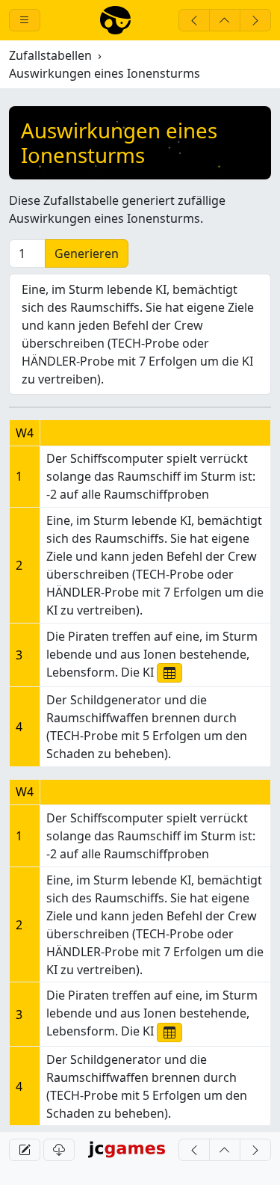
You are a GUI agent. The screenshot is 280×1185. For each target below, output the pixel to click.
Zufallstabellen (50, 55)
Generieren (87, 253)
